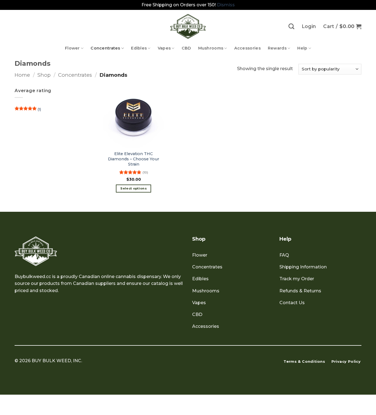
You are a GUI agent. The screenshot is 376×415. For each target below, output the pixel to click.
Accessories (247, 48)
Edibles (139, 48)
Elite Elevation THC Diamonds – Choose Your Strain (133, 158)
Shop (44, 75)
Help (302, 48)
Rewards (277, 48)
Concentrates (105, 48)
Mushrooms (211, 48)
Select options (133, 188)
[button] (342, 26)
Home (22, 75)
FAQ (284, 255)
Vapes (164, 48)
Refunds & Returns (300, 290)
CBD (186, 48)
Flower (72, 48)
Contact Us (292, 302)
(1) (28, 111)
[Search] (291, 26)
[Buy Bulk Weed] (188, 26)
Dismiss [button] (226, 4)
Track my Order (296, 278)
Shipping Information (303, 267)
